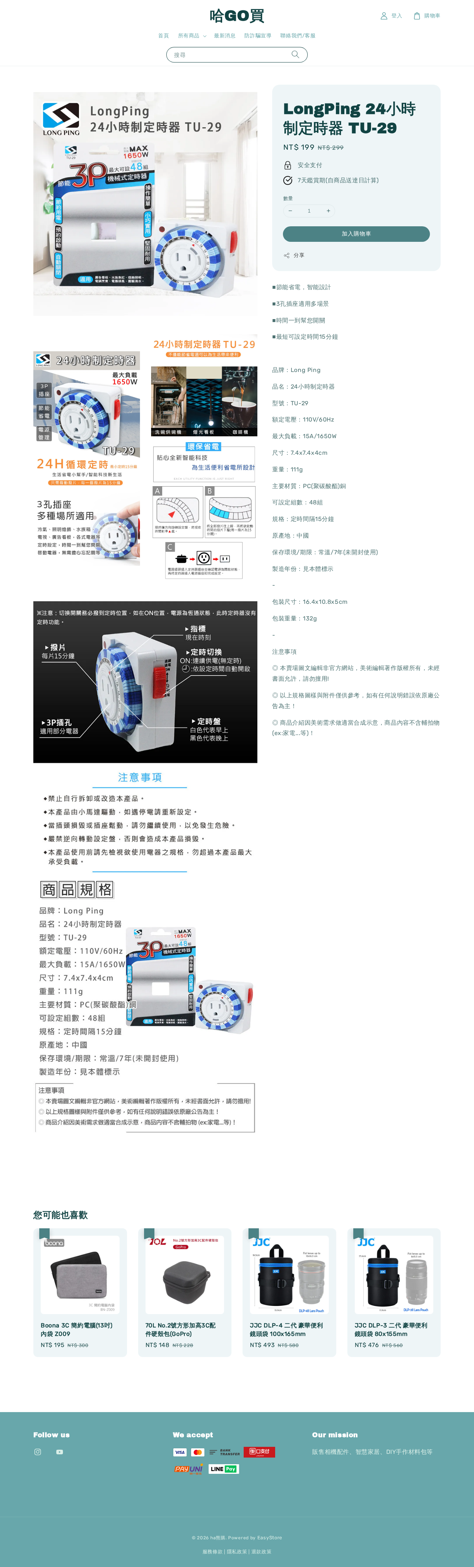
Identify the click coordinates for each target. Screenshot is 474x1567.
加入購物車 (356, 233)
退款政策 (261, 1551)
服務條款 (213, 1551)
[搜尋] (295, 54)
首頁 (163, 36)
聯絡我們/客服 (298, 36)
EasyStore (269, 1537)
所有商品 (189, 36)
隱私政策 (237, 1551)
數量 (288, 198)
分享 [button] (299, 255)
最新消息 (225, 36)
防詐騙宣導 (257, 36)
